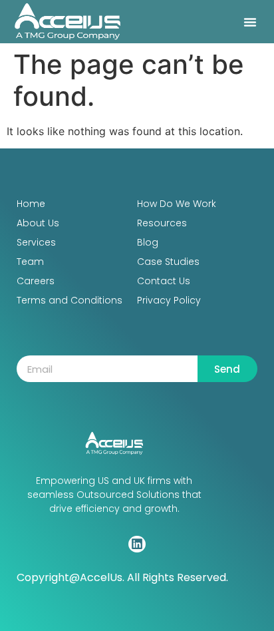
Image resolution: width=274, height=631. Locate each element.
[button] (250, 22)
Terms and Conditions (69, 300)
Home (31, 203)
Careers (36, 281)
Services (36, 242)
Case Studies (168, 261)
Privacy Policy (169, 300)
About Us (38, 223)
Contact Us (163, 281)
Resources (162, 223)
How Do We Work (176, 203)
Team (30, 261)
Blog (147, 242)
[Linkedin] (136, 544)
